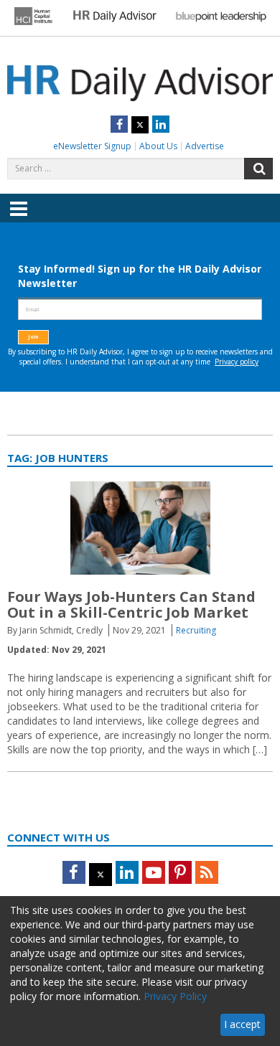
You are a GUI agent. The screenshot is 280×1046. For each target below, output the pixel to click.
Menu (18, 219)
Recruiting (196, 630)
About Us (158, 146)
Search (258, 168)
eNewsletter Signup (92, 146)
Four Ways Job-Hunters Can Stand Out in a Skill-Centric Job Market (131, 604)
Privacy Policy (175, 996)
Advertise (204, 146)
